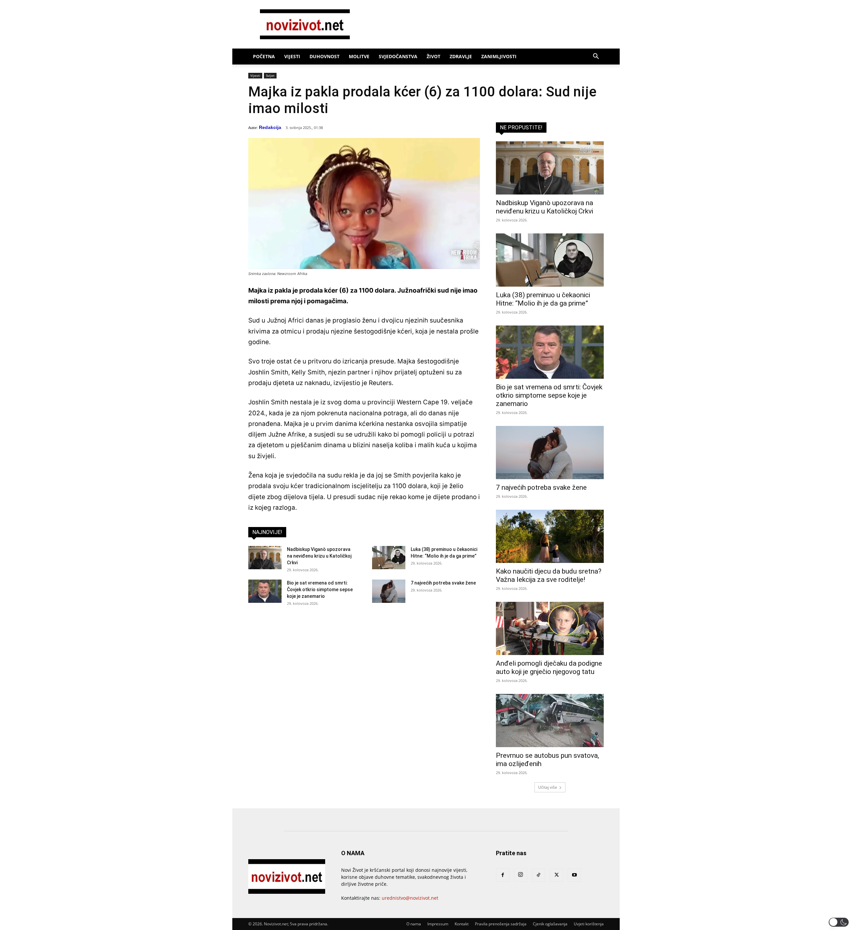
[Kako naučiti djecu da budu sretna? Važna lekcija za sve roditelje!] (550, 536)
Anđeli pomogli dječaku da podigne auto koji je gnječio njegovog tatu (549, 667)
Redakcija (270, 127)
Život (433, 56)
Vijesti (292, 56)
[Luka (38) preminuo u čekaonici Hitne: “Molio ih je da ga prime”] (388, 557)
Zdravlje (461, 56)
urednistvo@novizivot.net (410, 898)
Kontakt (462, 924)
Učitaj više (547, 787)
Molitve (359, 56)
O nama (413, 924)
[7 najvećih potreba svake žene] (388, 591)
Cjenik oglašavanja (550, 924)
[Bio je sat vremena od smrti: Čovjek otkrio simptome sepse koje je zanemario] (265, 591)
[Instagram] (520, 874)
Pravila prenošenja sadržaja (501, 924)
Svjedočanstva (398, 56)
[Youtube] (574, 875)
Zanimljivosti (499, 56)
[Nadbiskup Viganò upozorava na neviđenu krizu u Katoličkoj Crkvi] (265, 557)
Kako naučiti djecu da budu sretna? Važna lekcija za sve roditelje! (548, 575)
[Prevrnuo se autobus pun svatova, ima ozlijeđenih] (550, 720)
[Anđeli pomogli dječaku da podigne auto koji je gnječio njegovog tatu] (550, 628)
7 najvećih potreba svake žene (443, 583)
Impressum (437, 924)
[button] (596, 57)
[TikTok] (538, 875)
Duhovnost (324, 56)
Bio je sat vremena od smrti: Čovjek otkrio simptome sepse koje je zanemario (320, 589)
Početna (264, 56)
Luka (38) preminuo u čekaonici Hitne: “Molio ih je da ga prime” (543, 299)
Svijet (270, 75)
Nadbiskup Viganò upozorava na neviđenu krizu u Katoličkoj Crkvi (319, 556)
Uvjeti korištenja (589, 924)
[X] (556, 875)
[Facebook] (502, 875)
